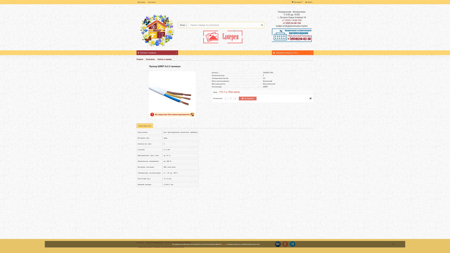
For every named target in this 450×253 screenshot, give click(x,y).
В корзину (249, 98)
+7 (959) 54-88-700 (292, 23)
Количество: (218, 98)
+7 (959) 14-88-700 (292, 20)
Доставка (141, 2)
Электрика (150, 59)
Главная (140, 59)
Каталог (148, 53)
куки (224, 244)
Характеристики (144, 126)
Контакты (152, 2)
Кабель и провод (164, 59)
